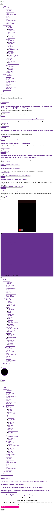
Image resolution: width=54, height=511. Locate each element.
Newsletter (3, 103)
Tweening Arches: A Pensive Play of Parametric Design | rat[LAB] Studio (22, 119)
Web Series (9, 22)
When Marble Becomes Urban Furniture (12, 484)
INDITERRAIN (6, 7)
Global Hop (3, 165)
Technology (9, 54)
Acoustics (11, 67)
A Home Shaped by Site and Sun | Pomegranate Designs (17, 495)
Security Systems (13, 55)
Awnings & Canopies (13, 64)
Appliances (11, 56)
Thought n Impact (11, 20)
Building (10, 68)
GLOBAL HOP (6, 74)
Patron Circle (6, 272)
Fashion (10, 29)
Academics (9, 9)
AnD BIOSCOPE (7, 90)
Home (4, 249)
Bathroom (11, 52)
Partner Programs (7, 273)
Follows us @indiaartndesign (11, 241)
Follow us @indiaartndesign (10, 238)
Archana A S (5, 123)
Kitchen (10, 51)
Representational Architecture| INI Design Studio (15, 143)
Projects (8, 17)
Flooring (10, 46)
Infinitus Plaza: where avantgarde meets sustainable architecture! (21, 191)
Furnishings (11, 42)
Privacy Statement (7, 264)
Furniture (11, 41)
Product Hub (6, 252)
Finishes (10, 69)
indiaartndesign (6, 112)
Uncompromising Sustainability (10, 168)
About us (5, 269)
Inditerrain (3, 116)
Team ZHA (4, 196)
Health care (11, 32)
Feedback (5, 255)
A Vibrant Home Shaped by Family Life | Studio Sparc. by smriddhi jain (22, 487)
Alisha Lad (4, 183)
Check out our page (9, 236)
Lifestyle (8, 26)
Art (9, 35)
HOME (4, 6)
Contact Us (6, 267)
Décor (7, 33)
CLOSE (2, 509)
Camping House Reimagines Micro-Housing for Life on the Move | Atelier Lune (24, 482)
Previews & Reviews (11, 15)
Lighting (10, 43)
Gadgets (10, 58)
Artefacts (11, 36)
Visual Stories (10, 23)
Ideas (7, 13)
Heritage (8, 10)
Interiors (8, 39)
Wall (9, 45)
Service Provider (10, 72)
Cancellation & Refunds (9, 266)
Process (8, 16)
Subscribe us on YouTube (10, 242)
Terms (4, 263)
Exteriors (8, 59)
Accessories (11, 30)
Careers (5, 270)
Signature (8, 19)
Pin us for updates (8, 239)
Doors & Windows (13, 49)
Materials (8, 65)
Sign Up (5, 257)
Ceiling (10, 48)
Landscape (11, 61)
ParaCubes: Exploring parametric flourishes (14, 179)
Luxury (10, 28)
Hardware (11, 71)
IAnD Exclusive (10, 12)
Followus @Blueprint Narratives (11, 244)
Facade (10, 62)
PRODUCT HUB (7, 25)
